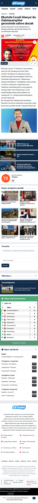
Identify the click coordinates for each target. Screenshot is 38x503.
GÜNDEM (4, 9)
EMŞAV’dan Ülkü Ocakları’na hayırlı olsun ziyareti (27, 203)
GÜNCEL (27, 9)
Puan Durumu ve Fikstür (9, 448)
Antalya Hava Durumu (28, 435)
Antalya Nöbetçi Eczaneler (7, 436)
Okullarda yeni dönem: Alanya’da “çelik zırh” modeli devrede (27, 238)
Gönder (5, 265)
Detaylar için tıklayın (19, 343)
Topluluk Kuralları (17, 482)
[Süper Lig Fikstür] (35, 349)
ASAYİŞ (20, 9)
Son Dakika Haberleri (9, 452)
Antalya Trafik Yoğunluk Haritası (27, 442)
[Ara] (36, 3)
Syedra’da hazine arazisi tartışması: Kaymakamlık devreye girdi (9, 221)
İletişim (21, 480)
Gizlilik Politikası (9, 480)
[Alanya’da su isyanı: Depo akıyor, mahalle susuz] (10, 230)
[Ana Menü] (2, 3)
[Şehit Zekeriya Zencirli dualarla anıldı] (10, 196)
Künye (5, 482)
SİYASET (13, 9)
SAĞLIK (34, 461)
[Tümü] (35, 276)
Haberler (4, 14)
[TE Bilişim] (6, 178)
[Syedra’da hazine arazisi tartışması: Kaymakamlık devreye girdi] (10, 213)
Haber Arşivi (25, 452)
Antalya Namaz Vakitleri (10, 441)
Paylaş (5, 63)
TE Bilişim (14, 177)
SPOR (34, 9)
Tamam (10, 494)
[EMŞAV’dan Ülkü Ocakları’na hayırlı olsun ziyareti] (28, 196)
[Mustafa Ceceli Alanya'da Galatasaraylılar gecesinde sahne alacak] (19, 50)
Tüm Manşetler (26, 448)
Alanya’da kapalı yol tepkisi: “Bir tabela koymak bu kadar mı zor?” (28, 221)
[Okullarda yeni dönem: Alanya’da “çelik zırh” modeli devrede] (28, 230)
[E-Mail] (12, 180)
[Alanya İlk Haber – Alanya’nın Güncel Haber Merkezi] (18, 3)
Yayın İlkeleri (7, 484)
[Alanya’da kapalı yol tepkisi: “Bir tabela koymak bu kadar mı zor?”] (28, 213)
